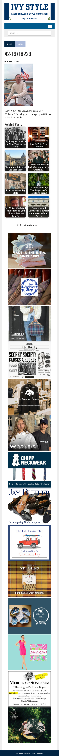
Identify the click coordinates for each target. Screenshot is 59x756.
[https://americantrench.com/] (29, 412)
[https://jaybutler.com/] (29, 522)
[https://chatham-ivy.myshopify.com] (29, 558)
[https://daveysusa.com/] (29, 339)
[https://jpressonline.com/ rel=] (29, 266)
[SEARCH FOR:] (29, 32)
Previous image (28, 225)
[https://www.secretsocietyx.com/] (29, 376)
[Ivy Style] (29, 11)
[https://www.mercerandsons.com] (29, 704)
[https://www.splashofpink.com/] (29, 668)
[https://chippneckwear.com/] (29, 485)
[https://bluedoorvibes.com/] (29, 631)
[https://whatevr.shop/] (29, 449)
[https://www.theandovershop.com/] (29, 303)
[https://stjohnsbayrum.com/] (29, 595)
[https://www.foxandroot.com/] (29, 741)
